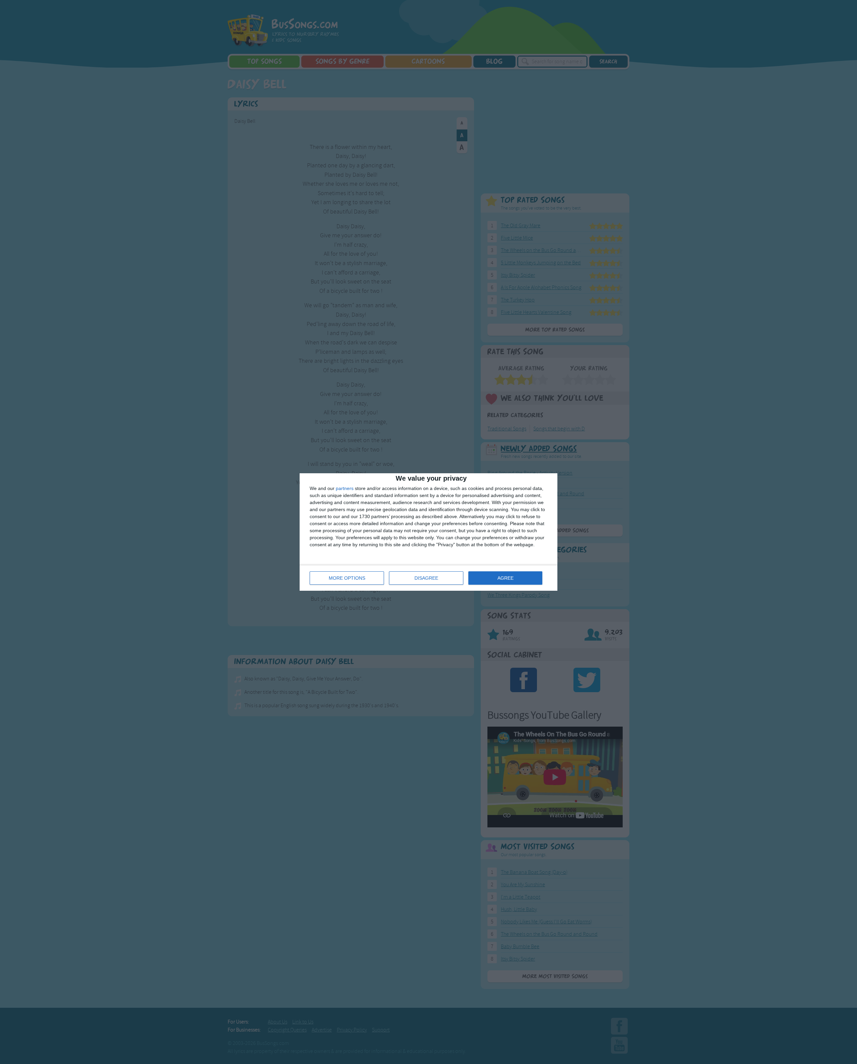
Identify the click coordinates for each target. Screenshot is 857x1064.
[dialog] (428, 532)
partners (345, 488)
